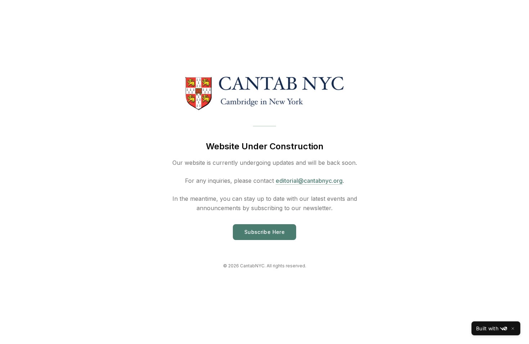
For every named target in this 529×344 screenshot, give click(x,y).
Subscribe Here (264, 232)
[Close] (513, 328)
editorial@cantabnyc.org (309, 180)
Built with (487, 328)
